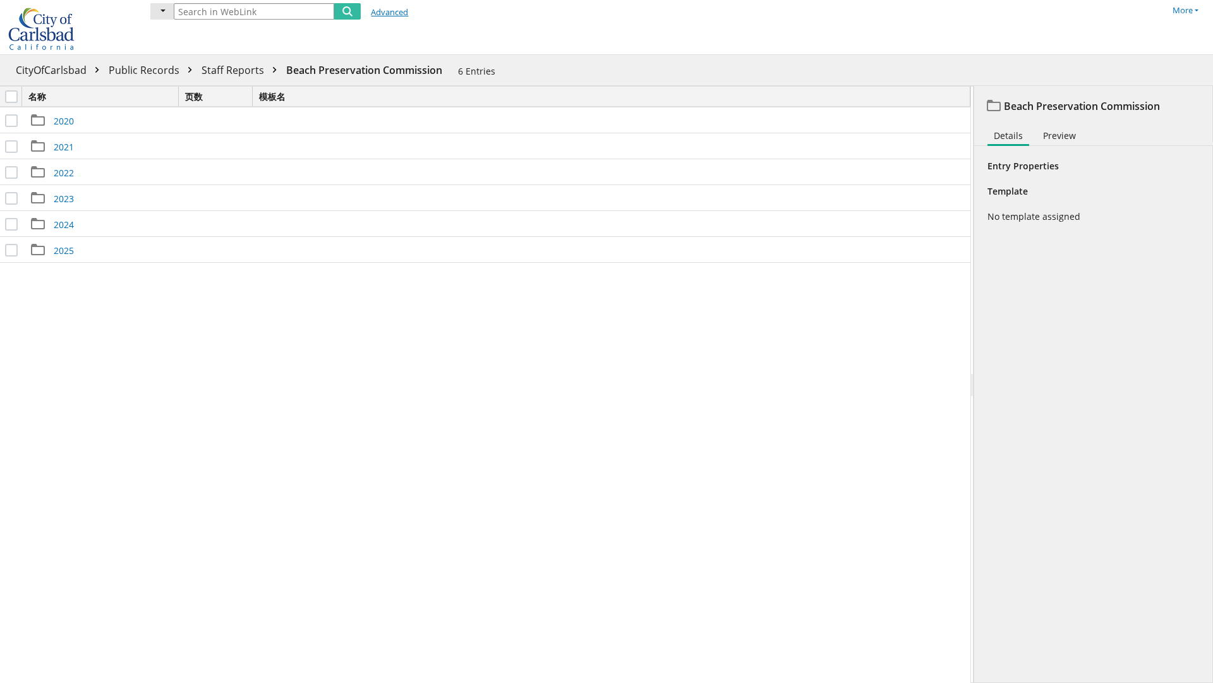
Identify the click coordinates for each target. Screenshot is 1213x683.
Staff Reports (234, 70)
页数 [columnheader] (194, 96)
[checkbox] (11, 96)
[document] (1093, 384)
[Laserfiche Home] (66, 27)
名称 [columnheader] (37, 96)
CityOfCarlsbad (52, 70)
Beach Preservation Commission (364, 70)
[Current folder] (162, 11)
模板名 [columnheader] (272, 96)
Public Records (145, 70)
